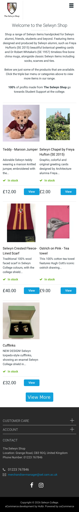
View (31, 191)
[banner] (39, 397)
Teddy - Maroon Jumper (20, 149)
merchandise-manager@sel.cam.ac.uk (32, 474)
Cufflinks (9, 345)
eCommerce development (19, 506)
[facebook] (32, 485)
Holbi (41, 506)
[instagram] (41, 485)
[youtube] (49, 486)
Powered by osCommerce (59, 506)
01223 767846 (18, 469)
